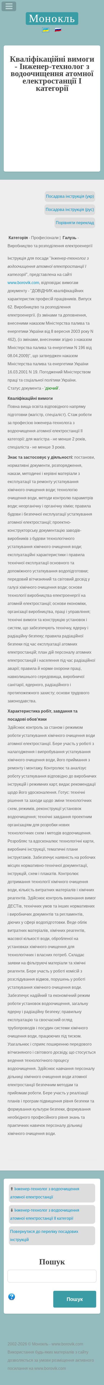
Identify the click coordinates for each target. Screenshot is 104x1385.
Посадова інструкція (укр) (70, 196)
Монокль (52, 18)
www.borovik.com (23, 283)
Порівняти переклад (75, 223)
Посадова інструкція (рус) (70, 209)
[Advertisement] (52, 134)
